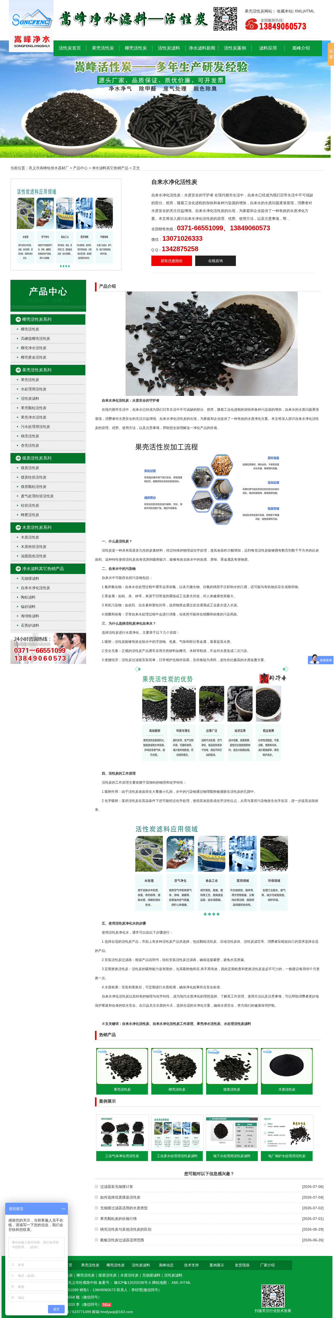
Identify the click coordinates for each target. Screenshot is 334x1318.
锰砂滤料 (28, 606)
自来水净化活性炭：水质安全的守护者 (130, 400)
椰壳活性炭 (136, 48)
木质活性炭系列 (36, 527)
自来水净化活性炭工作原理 (173, 1024)
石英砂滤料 (30, 625)
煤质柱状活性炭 (33, 477)
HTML (309, 11)
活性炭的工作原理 (122, 773)
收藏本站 (285, 11)
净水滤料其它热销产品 (110, 168)
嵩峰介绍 (301, 48)
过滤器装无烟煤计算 (116, 1186)
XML (299, 11)
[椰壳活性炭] (177, 1083)
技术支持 (191, 1265)
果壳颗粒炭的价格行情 (118, 1219)
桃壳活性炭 (30, 436)
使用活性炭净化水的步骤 (127, 923)
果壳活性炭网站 (258, 11)
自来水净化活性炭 (35, 588)
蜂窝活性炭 (30, 515)
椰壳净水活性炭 (33, 348)
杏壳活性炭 (30, 445)
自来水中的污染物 (122, 569)
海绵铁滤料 (30, 616)
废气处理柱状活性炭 (37, 496)
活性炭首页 (70, 48)
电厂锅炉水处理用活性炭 (287, 1156)
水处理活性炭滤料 (237, 1024)
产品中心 (80, 168)
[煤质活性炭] (232, 1083)
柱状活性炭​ (30, 505)
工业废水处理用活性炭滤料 (177, 1156)
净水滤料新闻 (202, 48)
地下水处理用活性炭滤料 (231, 1156)
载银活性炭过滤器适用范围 (122, 1240)
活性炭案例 (235, 48)
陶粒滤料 (28, 597)
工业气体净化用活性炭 (122, 1156)
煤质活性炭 (30, 468)
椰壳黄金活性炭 (33, 357)
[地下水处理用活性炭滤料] (232, 1149)
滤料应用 (268, 48)
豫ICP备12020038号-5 (133, 1282)
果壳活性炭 (103, 48)
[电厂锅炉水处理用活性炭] (287, 1149)
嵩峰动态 (166, 1265)
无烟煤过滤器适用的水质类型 (124, 1208)
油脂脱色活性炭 (33, 556)
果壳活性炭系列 (36, 370)
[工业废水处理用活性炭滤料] (177, 1149)
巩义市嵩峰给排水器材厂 (49, 168)
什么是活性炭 (119, 541)
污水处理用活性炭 (35, 427)
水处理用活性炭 (33, 389)
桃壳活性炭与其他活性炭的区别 (125, 1229)
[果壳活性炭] (122, 1083)
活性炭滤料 (169, 48)
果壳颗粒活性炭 (33, 408)
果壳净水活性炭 (33, 417)
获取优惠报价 (172, 261)
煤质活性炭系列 (36, 458)
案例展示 (217, 1265)
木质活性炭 (30, 537)
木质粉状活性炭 (33, 547)
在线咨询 (215, 261)
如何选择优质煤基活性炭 (120, 1197)
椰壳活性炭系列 (36, 319)
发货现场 (242, 1265)
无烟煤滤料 (30, 578)
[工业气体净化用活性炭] (122, 1149)
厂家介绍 (267, 1265)
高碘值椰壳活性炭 (35, 338)
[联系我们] (48, 663)
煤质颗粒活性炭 (33, 487)
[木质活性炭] (287, 1083)
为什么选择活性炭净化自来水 (131, 623)
